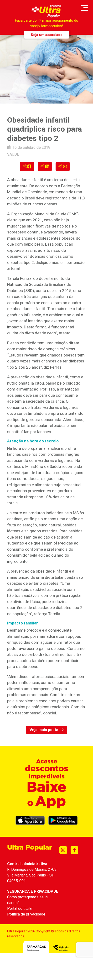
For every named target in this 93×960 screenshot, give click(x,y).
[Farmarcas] (36, 948)
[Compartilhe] (27, 166)
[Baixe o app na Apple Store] (30, 820)
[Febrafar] (61, 948)
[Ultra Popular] (47, 11)
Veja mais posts (44, 729)
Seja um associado (46, 35)
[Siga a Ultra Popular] (63, 850)
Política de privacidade (26, 914)
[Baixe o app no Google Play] (63, 820)
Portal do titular (20, 908)
